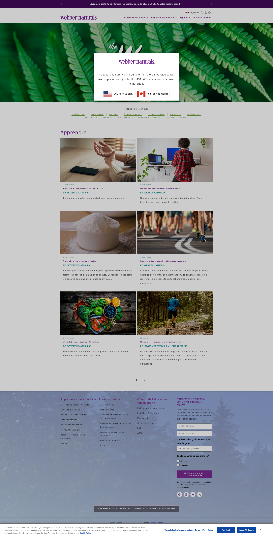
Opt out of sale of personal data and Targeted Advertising (188, 529)
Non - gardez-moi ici (157, 93)
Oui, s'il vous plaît (123, 93)
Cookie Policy (85, 533)
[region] (136, 529)
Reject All (226, 529)
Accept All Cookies (246, 529)
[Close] (260, 529)
